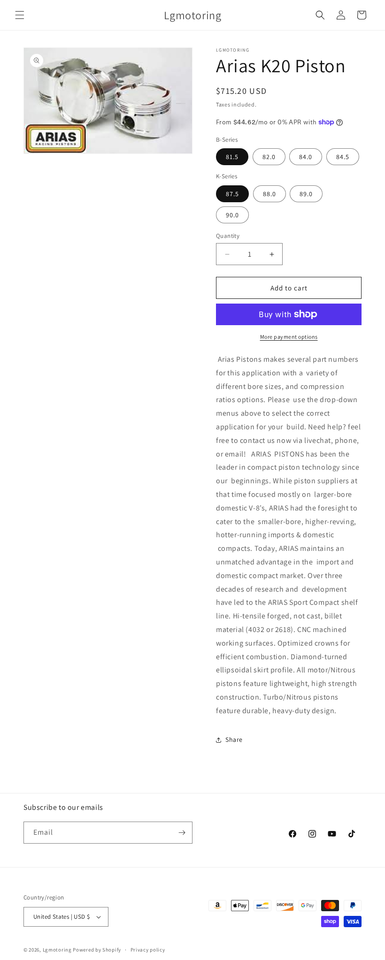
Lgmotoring (57, 949)
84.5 (342, 156)
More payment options (289, 336)
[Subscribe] (181, 833)
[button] (19, 15)
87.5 (232, 194)
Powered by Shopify (97, 949)
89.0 (306, 194)
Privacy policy (148, 949)
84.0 (305, 156)
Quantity (227, 236)
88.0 (269, 194)
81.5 (232, 156)
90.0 (232, 215)
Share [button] (234, 739)
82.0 (269, 156)
